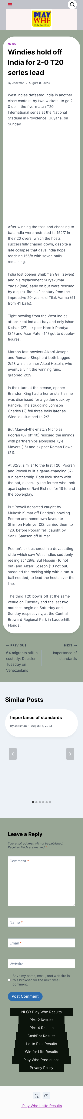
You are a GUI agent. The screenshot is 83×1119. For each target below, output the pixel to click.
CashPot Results (41, 1036)
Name (16, 922)
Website (16, 964)
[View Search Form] (72, 4)
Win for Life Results (41, 1052)
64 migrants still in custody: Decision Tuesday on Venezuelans (22, 658)
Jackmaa (18, 83)
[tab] (33, 802)
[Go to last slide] (13, 754)
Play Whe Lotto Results (41, 1106)
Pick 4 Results (42, 1028)
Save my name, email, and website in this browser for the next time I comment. (41, 980)
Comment (19, 861)
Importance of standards (65, 652)
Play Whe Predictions (41, 1060)
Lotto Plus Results (41, 1044)
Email (16, 943)
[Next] (70, 754)
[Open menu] (10, 4)
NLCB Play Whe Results (41, 1012)
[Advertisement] (41, 175)
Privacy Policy (41, 1068)
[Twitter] (36, 1095)
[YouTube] (46, 1095)
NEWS (12, 43)
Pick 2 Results (41, 1020)
